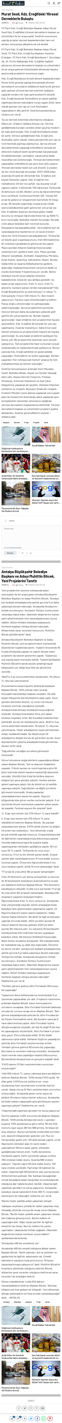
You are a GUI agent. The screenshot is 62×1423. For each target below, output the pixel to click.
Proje (26, 422)
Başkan (6, 422)
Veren (47, 1302)
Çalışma (28, 1302)
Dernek (17, 422)
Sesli (46, 422)
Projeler (36, 422)
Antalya (6, 1302)
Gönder (10, 553)
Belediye (17, 1302)
